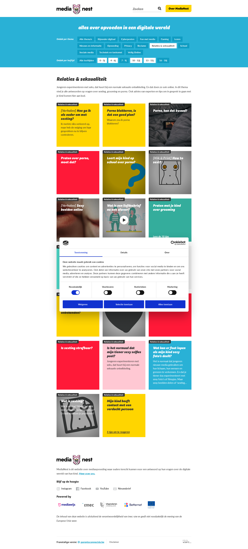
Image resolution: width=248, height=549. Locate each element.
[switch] (108, 292)
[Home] (74, 8)
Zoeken (138, 9)
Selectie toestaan (124, 304)
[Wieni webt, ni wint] (187, 541)
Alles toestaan (165, 304)
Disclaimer (114, 542)
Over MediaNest (178, 8)
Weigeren (82, 304)
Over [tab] (167, 252)
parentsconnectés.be (92, 542)
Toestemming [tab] (81, 252)
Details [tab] (124, 252)
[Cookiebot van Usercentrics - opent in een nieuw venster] (172, 243)
